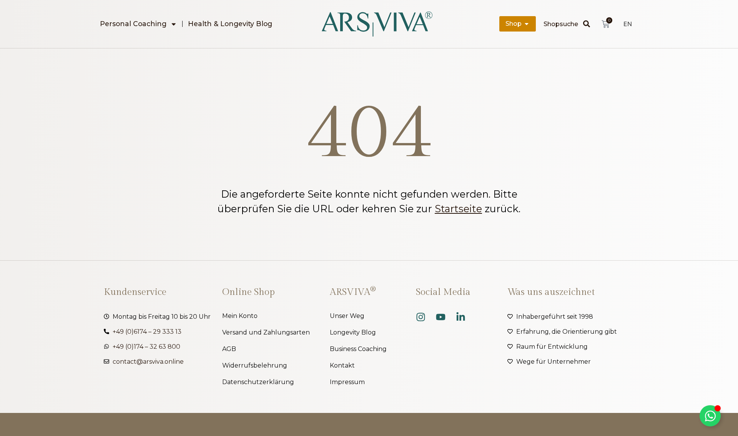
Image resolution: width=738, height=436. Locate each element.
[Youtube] (440, 317)
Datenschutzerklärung (258, 382)
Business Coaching (358, 349)
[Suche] (588, 24)
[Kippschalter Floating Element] (710, 415)
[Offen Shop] (527, 23)
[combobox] (563, 24)
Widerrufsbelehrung (254, 365)
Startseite (458, 209)
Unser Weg (347, 316)
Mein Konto (240, 316)
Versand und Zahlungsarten (266, 332)
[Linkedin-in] (460, 317)
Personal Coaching (133, 24)
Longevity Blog (353, 332)
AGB (229, 349)
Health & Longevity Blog (230, 24)
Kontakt (342, 365)
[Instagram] (421, 317)
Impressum (347, 382)
